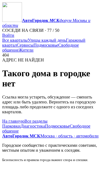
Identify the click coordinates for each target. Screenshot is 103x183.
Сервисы (25, 45)
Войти (8, 35)
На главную (13, 121)
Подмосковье (46, 45)
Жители (26, 50)
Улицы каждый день (47, 40)
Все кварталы (15, 40)
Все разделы (36, 121)
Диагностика (33, 126)
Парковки (11, 126)
